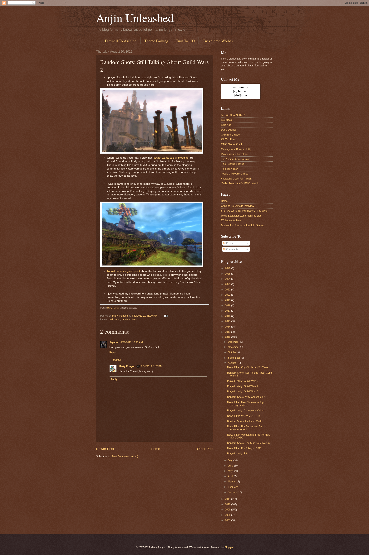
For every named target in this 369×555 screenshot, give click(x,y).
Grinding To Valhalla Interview (237, 205)
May (231, 471)
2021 (228, 294)
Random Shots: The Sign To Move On (248, 443)
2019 (228, 300)
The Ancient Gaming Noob (235, 159)
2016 (228, 316)
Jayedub (114, 342)
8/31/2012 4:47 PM (151, 366)
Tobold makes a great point (123, 271)
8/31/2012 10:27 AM (132, 342)
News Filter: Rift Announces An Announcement (244, 428)
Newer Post (105, 449)
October (233, 352)
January (233, 492)
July (230, 460)
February (233, 487)
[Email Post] (165, 315)
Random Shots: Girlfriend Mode (244, 421)
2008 (228, 515)
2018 (228, 305)
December (234, 341)
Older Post (205, 449)
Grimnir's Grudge (230, 134)
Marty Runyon (113, 308)
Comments (231, 249)
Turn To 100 (185, 40)
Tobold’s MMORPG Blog (234, 173)
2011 (228, 499)
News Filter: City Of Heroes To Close (247, 367)
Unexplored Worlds (218, 40)
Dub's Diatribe (228, 129)
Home (155, 449)
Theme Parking (156, 40)
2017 (228, 310)
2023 (228, 284)
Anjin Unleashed (135, 17)
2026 (228, 268)
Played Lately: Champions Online (245, 410)
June (231, 465)
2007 (228, 520)
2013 (228, 332)
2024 (228, 278)
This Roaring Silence (232, 163)
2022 (228, 289)
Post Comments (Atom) (125, 456)
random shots (129, 319)
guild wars (114, 319)
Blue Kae (226, 124)
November (234, 347)
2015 (228, 321)
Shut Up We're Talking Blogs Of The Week (244, 210)
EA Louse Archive (231, 220)
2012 (228, 337)
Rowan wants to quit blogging (171, 157)
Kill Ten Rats (228, 139)
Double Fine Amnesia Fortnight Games (242, 225)
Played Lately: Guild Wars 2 (242, 381)
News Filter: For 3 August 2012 (244, 448)
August (232, 362)
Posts (229, 243)
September (234, 357)
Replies (117, 359)
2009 (228, 509)
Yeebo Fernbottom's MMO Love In (240, 183)
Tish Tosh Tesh (229, 168)
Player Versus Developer (234, 154)
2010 (228, 504)
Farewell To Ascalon (120, 40)
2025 (228, 273)
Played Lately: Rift (237, 453)
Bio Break (226, 119)
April (231, 476)
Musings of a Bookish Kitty (236, 149)
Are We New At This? (233, 115)
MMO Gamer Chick (232, 144)
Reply (112, 352)
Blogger (228, 547)
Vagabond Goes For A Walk (236, 178)
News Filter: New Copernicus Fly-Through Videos (245, 404)
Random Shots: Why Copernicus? (246, 396)
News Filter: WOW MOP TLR (243, 415)
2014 (228, 326)
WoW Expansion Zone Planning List (241, 215)
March (232, 481)
